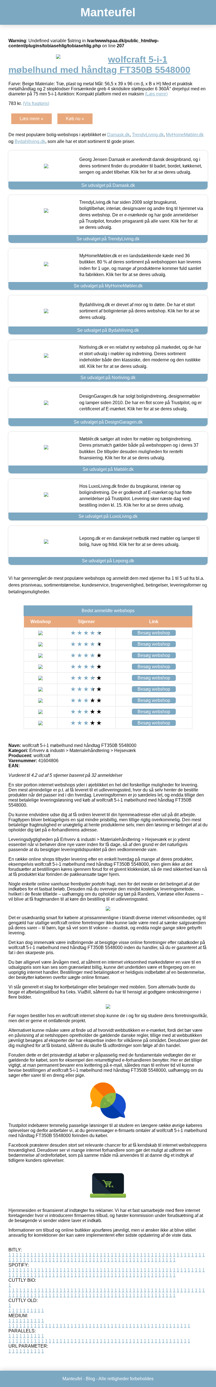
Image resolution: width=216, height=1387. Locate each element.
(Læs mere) (156, 93)
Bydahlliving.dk (30, 141)
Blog (90, 1378)
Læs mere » (31, 118)
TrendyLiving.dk (148, 134)
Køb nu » (75, 118)
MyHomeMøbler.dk (185, 134)
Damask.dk (118, 134)
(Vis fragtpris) (36, 103)
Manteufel (108, 12)
